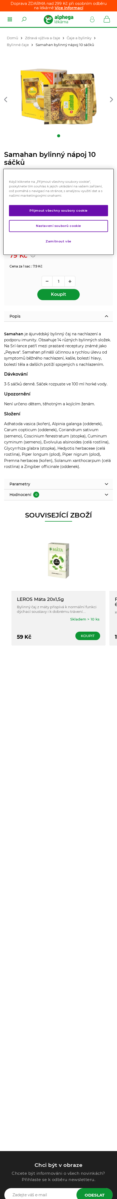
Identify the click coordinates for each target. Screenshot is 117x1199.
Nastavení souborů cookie (58, 226)
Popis (15, 316)
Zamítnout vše (58, 241)
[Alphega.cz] (58, 19)
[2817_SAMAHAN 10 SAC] (58, 96)
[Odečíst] (47, 281)
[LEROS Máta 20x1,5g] (58, 560)
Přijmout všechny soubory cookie (58, 210)
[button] (5, 100)
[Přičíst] (69, 281)
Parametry (20, 484)
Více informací (69, 7)
